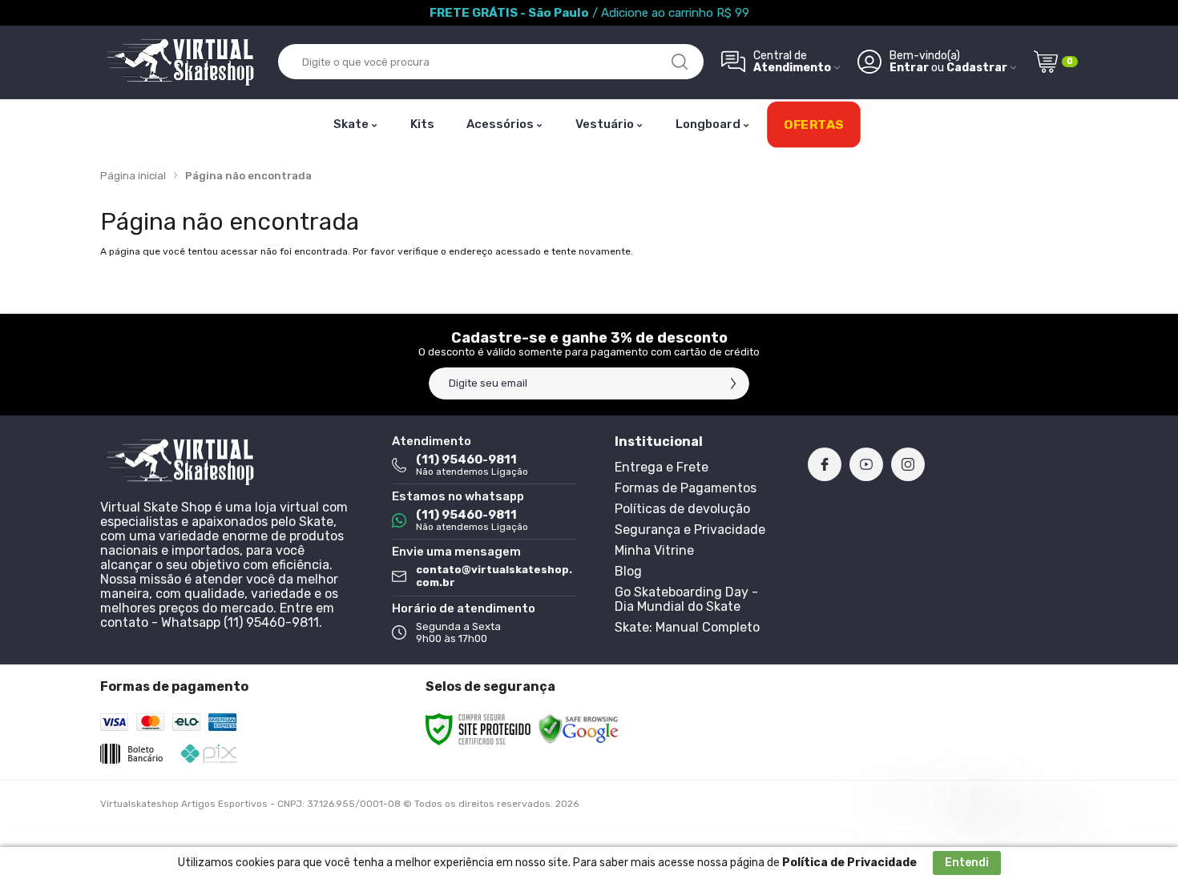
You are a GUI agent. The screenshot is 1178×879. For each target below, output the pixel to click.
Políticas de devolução (682, 508)
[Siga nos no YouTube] (866, 464)
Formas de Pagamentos (685, 488)
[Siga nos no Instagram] (908, 464)
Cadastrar (976, 68)
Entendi (967, 862)
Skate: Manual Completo (687, 627)
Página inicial (133, 176)
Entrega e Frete (661, 467)
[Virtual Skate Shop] (180, 62)
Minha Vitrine (654, 550)
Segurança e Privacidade (690, 529)
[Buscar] (680, 61)
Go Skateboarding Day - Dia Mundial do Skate (686, 599)
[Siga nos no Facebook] (824, 464)
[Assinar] (733, 383)
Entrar (909, 68)
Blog (628, 571)
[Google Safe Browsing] (579, 728)
